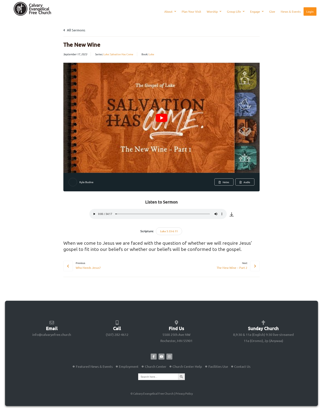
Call (117, 328)
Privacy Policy (184, 393)
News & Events (291, 11)
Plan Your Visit (191, 11)
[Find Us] (176, 322)
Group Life (234, 11)
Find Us (176, 328)
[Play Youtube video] (161, 118)
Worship (212, 11)
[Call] (117, 322)
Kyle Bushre (86, 182)
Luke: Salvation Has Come (118, 54)
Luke (151, 54)
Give (272, 11)
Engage (255, 11)
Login (310, 11)
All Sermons (75, 30)
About (168, 11)
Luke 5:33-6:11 (169, 231)
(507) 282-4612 (117, 334)
